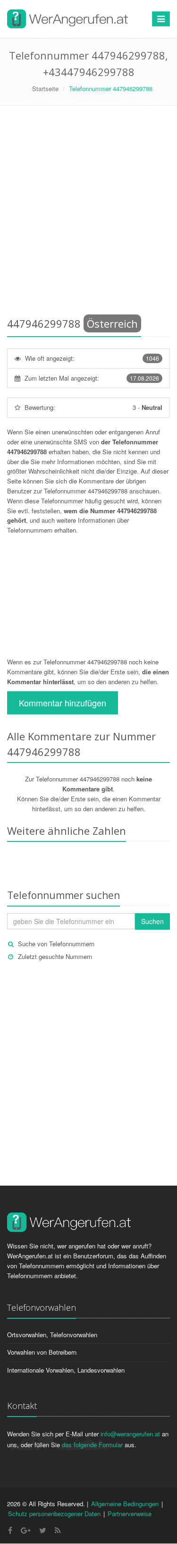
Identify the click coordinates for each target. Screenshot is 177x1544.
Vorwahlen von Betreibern (41, 1352)
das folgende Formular (92, 1444)
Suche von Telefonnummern (56, 943)
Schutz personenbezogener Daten (54, 1513)
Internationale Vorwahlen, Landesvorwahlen (66, 1370)
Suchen (152, 921)
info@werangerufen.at (130, 1433)
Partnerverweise (130, 1513)
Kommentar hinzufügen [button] (62, 702)
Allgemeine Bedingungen (125, 1503)
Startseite (45, 88)
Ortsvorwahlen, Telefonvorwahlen (52, 1334)
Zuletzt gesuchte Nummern (55, 956)
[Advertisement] (88, 213)
